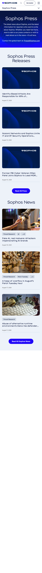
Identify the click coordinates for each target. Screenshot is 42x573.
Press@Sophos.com (32, 41)
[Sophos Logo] (9, 3)
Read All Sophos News (21, 341)
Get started (29, 3)
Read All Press (21, 191)
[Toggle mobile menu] (39, 3)
